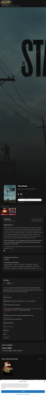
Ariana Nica (35, 264)
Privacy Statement (27, 394)
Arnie (35, 219)
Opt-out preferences (19, 394)
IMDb (4, 337)
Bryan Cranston (21, 266)
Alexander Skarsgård (8, 264)
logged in (10, 350)
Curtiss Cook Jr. (7, 268)
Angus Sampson (29, 264)
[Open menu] (43, 2)
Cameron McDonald (28, 266)
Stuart (41, 219)
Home (3, 6)
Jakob (38, 219)
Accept (23, 391)
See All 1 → (41, 358)
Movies (7, 6)
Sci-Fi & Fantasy (9, 326)
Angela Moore (22, 264)
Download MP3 (21, 202)
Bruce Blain (15, 266)
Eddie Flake (33, 268)
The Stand (12, 6)
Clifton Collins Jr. (36, 266)
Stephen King (7, 224)
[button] (44, 381)
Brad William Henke (8, 266)
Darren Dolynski (27, 268)
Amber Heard (15, 264)
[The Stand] (4, 211)
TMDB (7, 337)
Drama (4, 326)
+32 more (39, 268)
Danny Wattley (20, 268)
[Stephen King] (12, 211)
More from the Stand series (10, 359)
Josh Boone (6, 259)
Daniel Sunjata (13, 268)
